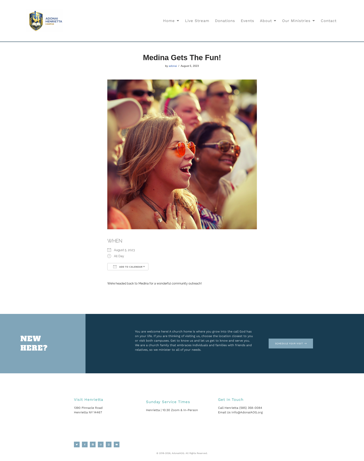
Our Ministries (296, 20)
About (266, 20)
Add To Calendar (130, 267)
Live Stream (197, 20)
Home (169, 20)
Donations (225, 20)
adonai (173, 65)
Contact (329, 20)
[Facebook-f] (85, 444)
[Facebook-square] (93, 444)
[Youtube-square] (108, 444)
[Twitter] (77, 444)
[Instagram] (101, 444)
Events (247, 20)
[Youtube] (116, 444)
